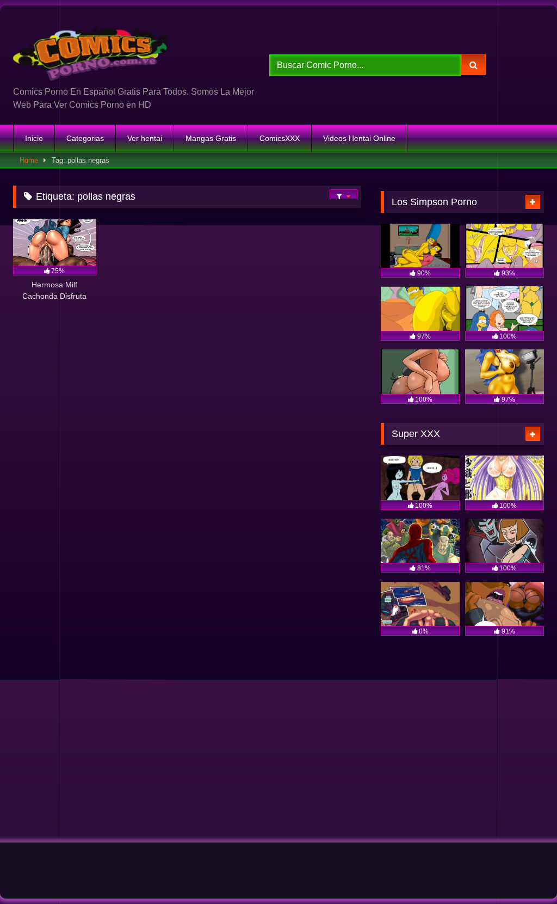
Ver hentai (144, 138)
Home (29, 160)
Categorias (85, 138)
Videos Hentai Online (359, 138)
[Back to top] (523, 871)
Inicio (34, 138)
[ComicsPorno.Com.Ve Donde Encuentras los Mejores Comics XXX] (124, 49)
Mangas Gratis (210, 138)
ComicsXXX (279, 138)
